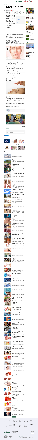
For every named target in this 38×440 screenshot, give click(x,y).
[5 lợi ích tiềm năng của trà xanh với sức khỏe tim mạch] (27, 36)
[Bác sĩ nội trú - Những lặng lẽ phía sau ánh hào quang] (27, 53)
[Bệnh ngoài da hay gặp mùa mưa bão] (7, 231)
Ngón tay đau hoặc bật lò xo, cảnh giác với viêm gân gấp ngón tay (18, 382)
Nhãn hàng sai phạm (31, 421)
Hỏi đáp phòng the (25, 425)
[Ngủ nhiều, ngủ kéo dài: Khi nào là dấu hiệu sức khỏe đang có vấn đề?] (7, 255)
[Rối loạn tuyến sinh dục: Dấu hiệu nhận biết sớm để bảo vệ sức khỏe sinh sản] (7, 333)
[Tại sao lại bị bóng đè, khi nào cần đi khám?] (7, 363)
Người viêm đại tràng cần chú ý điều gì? (17, 312)
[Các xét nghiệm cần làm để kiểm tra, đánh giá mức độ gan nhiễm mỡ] (7, 393)
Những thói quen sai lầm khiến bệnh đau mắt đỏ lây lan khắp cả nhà (18, 327)
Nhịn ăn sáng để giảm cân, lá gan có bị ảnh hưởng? (17, 341)
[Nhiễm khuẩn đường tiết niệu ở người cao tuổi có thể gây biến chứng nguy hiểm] (7, 324)
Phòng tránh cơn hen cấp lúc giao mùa (17, 184)
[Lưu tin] (4, 10)
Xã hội (4, 420)
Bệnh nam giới (19, 4)
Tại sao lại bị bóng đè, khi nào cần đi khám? (17, 361)
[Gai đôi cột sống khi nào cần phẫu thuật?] (7, 201)
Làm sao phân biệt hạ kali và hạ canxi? (17, 273)
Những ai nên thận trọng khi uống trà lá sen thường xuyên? (29, 31)
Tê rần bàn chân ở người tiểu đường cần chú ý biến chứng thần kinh (17, 263)
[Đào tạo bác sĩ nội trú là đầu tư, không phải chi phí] (27, 56)
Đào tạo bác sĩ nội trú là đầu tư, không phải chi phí (31, 55)
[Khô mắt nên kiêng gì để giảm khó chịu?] (7, 294)
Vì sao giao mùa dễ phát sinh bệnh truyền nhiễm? (18, 346)
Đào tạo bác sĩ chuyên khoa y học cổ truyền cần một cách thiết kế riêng (30, 48)
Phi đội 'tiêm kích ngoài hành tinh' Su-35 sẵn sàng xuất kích (18, 159)
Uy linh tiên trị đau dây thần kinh (20, 73)
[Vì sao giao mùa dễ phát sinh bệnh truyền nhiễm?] (7, 348)
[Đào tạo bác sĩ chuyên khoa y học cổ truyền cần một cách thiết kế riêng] (30, 45)
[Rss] (33, 431)
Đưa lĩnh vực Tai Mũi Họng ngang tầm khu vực (31, 21)
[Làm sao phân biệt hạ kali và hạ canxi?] (7, 275)
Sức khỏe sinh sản (25, 426)
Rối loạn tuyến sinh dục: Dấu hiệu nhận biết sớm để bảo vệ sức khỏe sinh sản (18, 332)
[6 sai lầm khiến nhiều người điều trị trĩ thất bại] (7, 338)
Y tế (26, 7)
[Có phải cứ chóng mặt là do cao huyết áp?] (7, 309)
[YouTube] (32, 431)
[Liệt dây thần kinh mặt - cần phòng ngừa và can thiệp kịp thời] (7, 148)
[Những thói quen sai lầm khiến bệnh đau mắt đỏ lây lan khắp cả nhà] (7, 328)
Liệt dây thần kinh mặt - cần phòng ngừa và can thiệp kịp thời (7, 151)
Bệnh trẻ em (22, 4)
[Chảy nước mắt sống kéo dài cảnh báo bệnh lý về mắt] (7, 250)
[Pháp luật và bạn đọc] (28, 1)
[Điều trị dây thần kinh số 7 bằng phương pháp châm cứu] (15, 87)
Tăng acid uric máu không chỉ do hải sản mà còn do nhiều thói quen (18, 387)
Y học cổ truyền (28, 24)
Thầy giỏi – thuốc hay (15, 420)
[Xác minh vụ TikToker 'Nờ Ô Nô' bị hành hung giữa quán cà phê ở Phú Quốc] (7, 165)
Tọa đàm (9, 421)
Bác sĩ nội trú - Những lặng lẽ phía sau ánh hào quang (31, 52)
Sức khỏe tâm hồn (25, 4)
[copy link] (4, 9)
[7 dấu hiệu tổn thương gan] (7, 358)
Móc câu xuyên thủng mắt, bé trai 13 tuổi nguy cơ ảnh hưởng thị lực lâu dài (18, 239)
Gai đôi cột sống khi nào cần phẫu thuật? (17, 199)
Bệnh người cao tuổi (9, 4)
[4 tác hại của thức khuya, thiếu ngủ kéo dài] (7, 280)
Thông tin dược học (10, 425)
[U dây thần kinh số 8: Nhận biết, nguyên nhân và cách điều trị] (14, 141)
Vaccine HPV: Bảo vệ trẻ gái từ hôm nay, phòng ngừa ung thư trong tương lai (18, 234)
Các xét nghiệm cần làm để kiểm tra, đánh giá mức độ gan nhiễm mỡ (17, 392)
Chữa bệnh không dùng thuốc (15, 423)
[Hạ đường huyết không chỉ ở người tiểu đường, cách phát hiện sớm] (7, 191)
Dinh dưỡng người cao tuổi (26, 421)
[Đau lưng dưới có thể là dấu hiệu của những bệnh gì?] (7, 216)
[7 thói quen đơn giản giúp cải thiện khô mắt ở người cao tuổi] (7, 206)
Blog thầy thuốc (28, 42)
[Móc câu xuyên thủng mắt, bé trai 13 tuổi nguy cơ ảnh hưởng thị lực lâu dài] (7, 240)
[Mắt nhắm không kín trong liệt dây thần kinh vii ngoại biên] (14, 148)
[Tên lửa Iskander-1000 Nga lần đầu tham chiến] (7, 156)
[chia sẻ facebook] (4, 6)
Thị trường (31, 420)
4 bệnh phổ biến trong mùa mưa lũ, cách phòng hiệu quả (18, 194)
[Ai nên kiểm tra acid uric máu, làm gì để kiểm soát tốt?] (7, 299)
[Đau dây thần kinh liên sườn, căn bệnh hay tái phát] (21, 141)
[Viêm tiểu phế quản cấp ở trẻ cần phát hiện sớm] (7, 245)
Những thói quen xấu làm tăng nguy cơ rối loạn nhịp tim (18, 397)
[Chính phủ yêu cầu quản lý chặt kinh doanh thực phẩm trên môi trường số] (30, 10)
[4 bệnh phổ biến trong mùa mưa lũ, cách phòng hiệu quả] (7, 196)
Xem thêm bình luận (7, 129)
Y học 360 (5, 4)
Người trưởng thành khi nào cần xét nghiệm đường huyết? (17, 224)
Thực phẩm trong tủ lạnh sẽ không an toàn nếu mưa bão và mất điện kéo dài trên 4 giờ (18, 268)
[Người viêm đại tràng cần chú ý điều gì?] (7, 314)
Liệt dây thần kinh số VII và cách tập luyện (20, 71)
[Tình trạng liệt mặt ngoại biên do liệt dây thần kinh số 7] (15, 52)
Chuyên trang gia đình (32, 424)
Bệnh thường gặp (13, 4)
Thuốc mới (9, 426)
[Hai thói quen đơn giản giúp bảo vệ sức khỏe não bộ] (7, 175)
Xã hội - (12, 170)
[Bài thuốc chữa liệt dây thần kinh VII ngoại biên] (21, 148)
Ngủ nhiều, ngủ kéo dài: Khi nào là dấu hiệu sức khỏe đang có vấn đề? (18, 253)
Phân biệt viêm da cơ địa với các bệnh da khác (18, 218)
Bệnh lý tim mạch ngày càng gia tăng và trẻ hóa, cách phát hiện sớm (18, 283)
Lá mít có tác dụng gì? (31, 38)
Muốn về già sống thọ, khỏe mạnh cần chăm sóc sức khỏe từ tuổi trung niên (18, 258)
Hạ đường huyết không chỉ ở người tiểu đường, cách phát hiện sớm (18, 190)
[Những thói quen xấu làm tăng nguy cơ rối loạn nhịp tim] (7, 398)
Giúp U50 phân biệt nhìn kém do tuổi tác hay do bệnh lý (18, 366)
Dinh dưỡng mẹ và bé (25, 420)
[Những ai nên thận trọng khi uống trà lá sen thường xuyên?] (30, 28)
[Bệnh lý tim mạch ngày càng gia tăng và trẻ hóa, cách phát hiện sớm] (7, 285)
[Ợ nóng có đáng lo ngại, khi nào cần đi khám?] (7, 414)
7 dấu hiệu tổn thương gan (15, 356)
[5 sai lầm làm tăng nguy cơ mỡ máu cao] (7, 404)
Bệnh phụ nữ (17, 4)
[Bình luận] (4, 12)
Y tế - (29, 22)
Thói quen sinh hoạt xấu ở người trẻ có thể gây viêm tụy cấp (18, 317)
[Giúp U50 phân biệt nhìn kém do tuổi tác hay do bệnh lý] (7, 368)
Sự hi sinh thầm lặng (5, 426)
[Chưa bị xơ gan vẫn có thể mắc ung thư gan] (7, 379)
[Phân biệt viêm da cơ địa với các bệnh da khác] (7, 220)
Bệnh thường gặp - (13, 185)
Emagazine (14, 425)
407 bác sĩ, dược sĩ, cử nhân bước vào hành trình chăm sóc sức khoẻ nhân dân (31, 18)
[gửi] (23, 132)
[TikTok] (25, 0)
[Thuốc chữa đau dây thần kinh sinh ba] (7, 141)
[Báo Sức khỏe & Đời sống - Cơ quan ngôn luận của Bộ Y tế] (19, 1)
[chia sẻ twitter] (4, 8)
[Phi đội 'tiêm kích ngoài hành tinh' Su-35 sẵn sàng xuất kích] (7, 161)
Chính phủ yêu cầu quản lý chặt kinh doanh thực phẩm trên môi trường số (30, 13)
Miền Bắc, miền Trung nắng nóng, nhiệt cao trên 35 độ (18, 169)
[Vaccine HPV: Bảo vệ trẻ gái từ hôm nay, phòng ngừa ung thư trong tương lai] (7, 235)
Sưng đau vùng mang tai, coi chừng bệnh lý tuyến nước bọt (18, 407)
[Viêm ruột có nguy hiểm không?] (7, 374)
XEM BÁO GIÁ (24, 435)
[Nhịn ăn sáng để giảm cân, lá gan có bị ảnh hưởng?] (7, 343)
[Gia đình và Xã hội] (25, 1)
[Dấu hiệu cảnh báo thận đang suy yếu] (7, 290)
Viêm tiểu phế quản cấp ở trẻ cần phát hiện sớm (18, 243)
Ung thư (28, 4)
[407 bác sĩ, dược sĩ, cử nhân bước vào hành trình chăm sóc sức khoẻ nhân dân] (27, 18)
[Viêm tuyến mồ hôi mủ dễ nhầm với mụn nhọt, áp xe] (7, 211)
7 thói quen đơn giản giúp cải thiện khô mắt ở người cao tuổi (17, 204)
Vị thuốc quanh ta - (27, 32)
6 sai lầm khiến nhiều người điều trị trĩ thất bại (18, 336)
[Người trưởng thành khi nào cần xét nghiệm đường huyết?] (7, 225)
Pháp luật (5, 421)
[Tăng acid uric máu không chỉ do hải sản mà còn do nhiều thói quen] (7, 388)
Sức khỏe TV (10, 420)
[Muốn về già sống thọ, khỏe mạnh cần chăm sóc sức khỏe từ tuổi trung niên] (7, 260)
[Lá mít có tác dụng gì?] (27, 39)
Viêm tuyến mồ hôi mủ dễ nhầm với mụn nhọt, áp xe (18, 209)
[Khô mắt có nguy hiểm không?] (7, 304)
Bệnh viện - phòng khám (15, 421)
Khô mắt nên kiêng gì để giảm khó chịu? (17, 292)
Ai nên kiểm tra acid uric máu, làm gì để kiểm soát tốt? (17, 298)
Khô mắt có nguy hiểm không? (15, 302)
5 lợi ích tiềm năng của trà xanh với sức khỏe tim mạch (31, 35)
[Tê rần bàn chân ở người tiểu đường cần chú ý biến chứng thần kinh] (7, 265)
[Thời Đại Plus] (31, 1)
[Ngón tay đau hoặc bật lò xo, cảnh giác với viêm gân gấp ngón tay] (7, 383)
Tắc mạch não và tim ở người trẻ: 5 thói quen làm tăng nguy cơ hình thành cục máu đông (18, 351)
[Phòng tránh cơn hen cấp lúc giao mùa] (7, 186)
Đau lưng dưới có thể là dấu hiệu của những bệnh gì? (18, 214)
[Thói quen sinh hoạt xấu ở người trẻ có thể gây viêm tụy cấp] (7, 319)
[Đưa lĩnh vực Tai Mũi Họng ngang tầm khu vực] (27, 22)
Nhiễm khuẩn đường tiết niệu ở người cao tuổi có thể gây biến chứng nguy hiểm (18, 322)
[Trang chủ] (4, 3)
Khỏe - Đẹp (20, 426)
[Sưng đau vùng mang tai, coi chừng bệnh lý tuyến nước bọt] (7, 409)
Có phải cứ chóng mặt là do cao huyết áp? (17, 307)
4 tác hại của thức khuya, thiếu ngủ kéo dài (17, 278)
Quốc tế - (12, 160)
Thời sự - (12, 165)
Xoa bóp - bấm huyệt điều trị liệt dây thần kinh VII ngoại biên (20, 75)
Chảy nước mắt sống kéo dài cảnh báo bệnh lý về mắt (18, 248)
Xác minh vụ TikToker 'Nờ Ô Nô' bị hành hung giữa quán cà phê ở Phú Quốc (18, 164)
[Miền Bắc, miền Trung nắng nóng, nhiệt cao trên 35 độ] (7, 170)
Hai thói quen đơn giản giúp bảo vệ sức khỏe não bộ (18, 174)
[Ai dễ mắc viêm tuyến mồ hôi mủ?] (7, 182)
